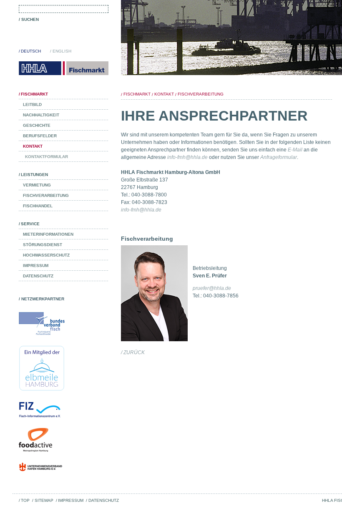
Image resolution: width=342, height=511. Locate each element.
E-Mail (295, 150)
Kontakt (164, 94)
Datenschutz (103, 500)
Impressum (70, 500)
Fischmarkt (137, 94)
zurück (134, 352)
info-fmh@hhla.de (187, 157)
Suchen (30, 19)
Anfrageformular (278, 157)
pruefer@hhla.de (212, 288)
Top (25, 500)
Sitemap (44, 500)
